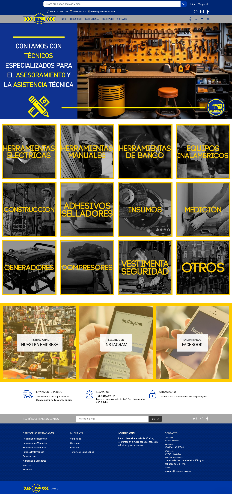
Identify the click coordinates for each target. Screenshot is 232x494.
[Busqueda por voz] (190, 19)
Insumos (27, 465)
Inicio (193, 4)
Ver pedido (203, 4)
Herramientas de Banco (34, 447)
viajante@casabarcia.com (103, 11)
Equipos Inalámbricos (33, 452)
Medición (27, 469)
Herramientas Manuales (35, 443)
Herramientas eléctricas (35, 438)
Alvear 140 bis (79, 11)
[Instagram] (202, 12)
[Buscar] (196, 19)
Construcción (29, 456)
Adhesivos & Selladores (34, 461)
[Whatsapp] (196, 12)
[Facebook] (207, 12)
